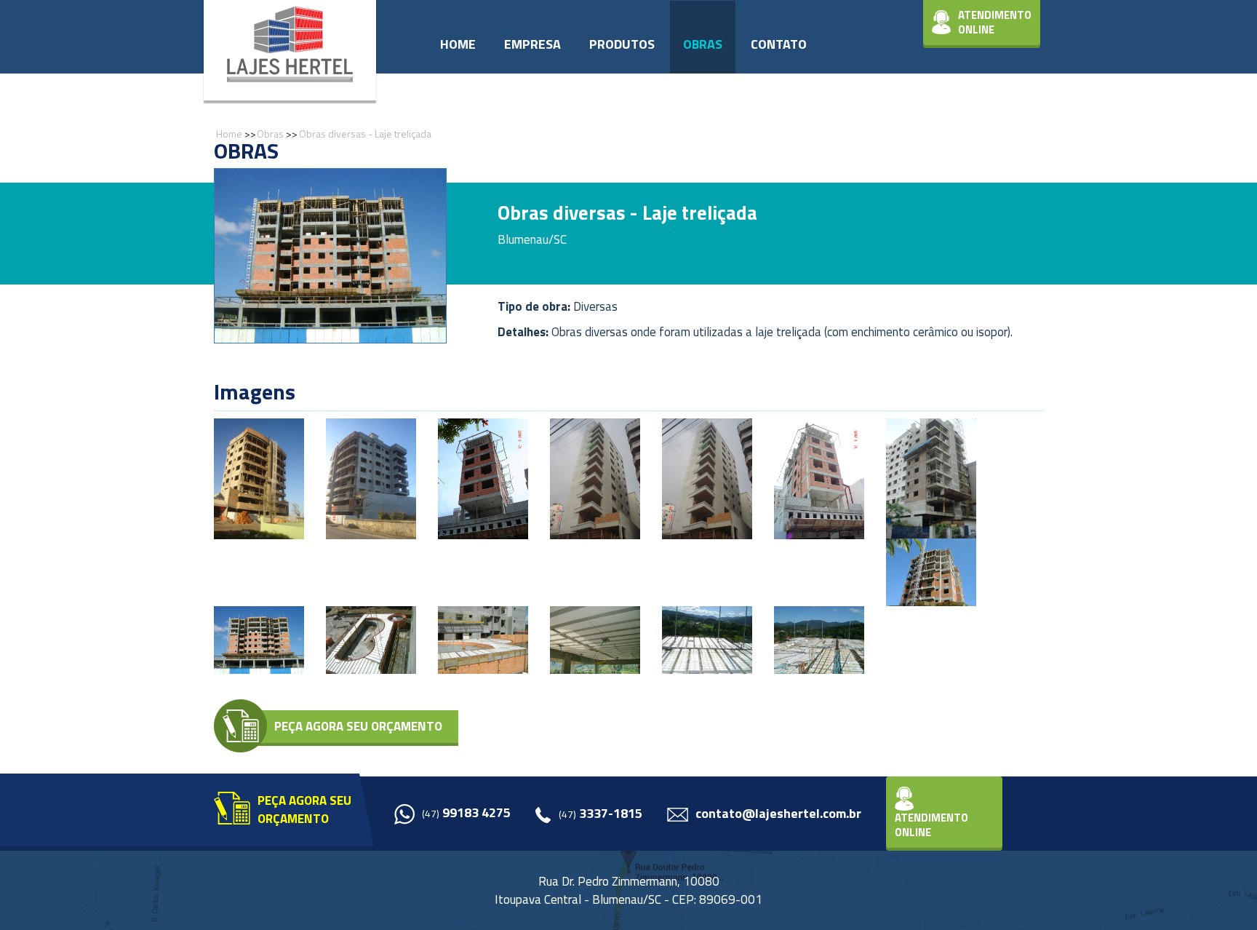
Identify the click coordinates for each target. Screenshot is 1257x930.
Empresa (532, 44)
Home (458, 44)
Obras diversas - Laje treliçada (365, 133)
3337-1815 (600, 813)
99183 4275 (466, 812)
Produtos (622, 44)
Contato (779, 44)
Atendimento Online (994, 22)
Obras (702, 44)
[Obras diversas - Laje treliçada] (259, 478)
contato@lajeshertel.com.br (778, 813)
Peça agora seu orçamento (358, 726)
